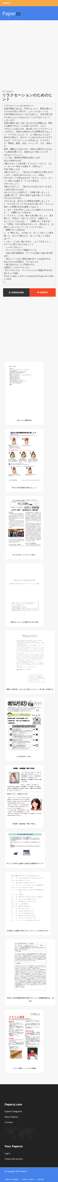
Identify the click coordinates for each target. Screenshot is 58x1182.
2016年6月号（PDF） (24, 756)
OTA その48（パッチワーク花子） (24, 555)
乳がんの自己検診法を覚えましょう (24, 487)
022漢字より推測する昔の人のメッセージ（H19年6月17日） (27, 931)
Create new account (14, 1158)
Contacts (9, 1122)
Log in (7, 1153)
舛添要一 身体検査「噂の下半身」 (24, 824)
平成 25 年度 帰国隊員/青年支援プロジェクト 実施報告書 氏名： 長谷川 (30, 999)
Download (17, 292)
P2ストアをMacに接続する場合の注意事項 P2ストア (24, 863)
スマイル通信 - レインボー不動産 (24, 1068)
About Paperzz (11, 1116)
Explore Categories (13, 1111)
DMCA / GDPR (28, 1179)
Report (43, 292)
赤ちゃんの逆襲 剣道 (24, 420)
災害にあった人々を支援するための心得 (24, 622)
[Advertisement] (29, 55)
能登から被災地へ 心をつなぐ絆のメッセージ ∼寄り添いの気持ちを (30, 689)
